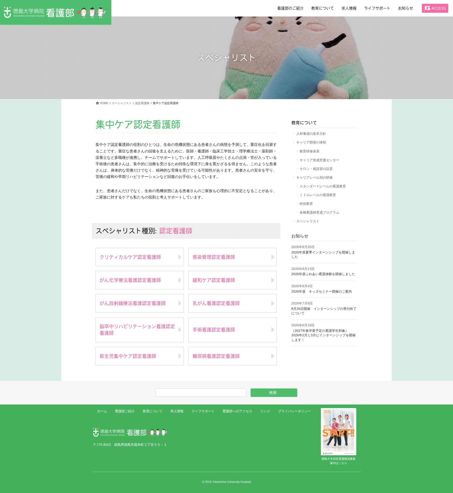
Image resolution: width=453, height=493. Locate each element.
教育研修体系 (309, 151)
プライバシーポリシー (294, 411)
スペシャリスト (307, 221)
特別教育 (306, 204)
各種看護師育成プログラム (319, 212)
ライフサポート (203, 411)
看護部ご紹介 (125, 411)
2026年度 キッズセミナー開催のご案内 (321, 291)
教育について (153, 411)
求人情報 (177, 411)
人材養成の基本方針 (311, 133)
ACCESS (438, 8)
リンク (265, 411)
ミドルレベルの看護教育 (318, 195)
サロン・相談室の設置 (316, 169)
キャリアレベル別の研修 (314, 177)
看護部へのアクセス (237, 411)
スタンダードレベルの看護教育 (323, 186)
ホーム (102, 411)
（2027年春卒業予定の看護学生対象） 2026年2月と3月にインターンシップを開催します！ (323, 335)
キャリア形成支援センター (319, 160)
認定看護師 (175, 231)
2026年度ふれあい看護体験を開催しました (323, 274)
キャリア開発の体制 (311, 142)
